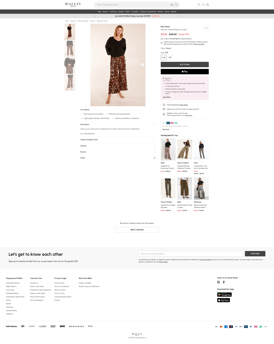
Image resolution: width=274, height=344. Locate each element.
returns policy (188, 115)
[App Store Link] (224, 297)
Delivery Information (37, 293)
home (67, 21)
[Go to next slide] (142, 65)
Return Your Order (37, 286)
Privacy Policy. (163, 262)
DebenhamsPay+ (12, 293)
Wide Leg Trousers (102, 21)
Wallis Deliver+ (11, 286)
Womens (73, 21)
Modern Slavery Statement (89, 286)
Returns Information (37, 297)
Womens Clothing (83, 21)
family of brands (205, 260)
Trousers (92, 21)
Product (57, 300)
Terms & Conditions (61, 286)
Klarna (8, 300)
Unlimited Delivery (13, 283)
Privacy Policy (59, 283)
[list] (117, 65)
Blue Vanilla (165, 27)
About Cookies (59, 290)
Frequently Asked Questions (40, 290)
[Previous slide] (95, 16)
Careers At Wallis (85, 283)
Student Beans (11, 310)
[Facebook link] (224, 282)
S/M (163, 57)
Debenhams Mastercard (15, 297)
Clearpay (9, 307)
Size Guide (10, 290)
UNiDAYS (9, 314)
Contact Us (34, 283)
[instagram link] (218, 282)
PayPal (8, 304)
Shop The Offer (199, 44)
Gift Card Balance (36, 300)
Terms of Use (59, 293)
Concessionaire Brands (62, 297)
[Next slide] (178, 16)
